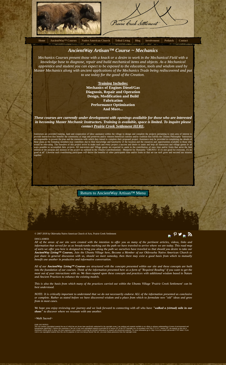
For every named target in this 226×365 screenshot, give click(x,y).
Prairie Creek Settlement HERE (119, 126)
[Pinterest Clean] (175, 234)
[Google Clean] (185, 237)
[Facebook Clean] (170, 237)
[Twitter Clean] (180, 234)
